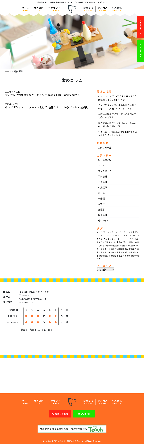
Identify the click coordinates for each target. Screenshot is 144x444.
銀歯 (133, 255)
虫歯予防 (107, 255)
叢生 (131, 242)
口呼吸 (99, 245)
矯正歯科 (102, 215)
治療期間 (110, 252)
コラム (101, 165)
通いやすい (103, 220)
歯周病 (127, 249)
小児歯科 (102, 182)
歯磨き (134, 249)
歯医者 (101, 209)
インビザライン (103, 232)
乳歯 (98, 242)
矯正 (122, 252)
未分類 (101, 198)
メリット (113, 238)
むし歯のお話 (105, 160)
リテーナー (122, 238)
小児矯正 (102, 187)
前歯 (121, 242)
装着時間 (122, 255)
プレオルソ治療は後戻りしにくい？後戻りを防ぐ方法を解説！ (42, 95)
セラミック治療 (128, 232)
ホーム (26, 9)
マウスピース (105, 171)
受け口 (126, 242)
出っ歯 (115, 242)
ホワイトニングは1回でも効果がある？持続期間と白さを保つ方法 (117, 97)
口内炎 (136, 242)
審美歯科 (116, 245)
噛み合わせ (107, 245)
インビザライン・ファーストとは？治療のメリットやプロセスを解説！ (47, 107)
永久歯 (103, 252)
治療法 (117, 252)
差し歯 (101, 193)
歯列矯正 (120, 249)
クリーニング (115, 232)
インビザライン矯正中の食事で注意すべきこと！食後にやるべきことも (117, 106)
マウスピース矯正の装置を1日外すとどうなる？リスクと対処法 (117, 133)
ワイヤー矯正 (133, 238)
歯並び (101, 204)
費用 (128, 255)
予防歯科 (102, 176)
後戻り (103, 249)
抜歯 (109, 249)
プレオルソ (107, 235)
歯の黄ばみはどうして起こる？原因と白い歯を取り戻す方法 (117, 124)
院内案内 (39, 9)
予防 (102, 242)
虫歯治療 (114, 255)
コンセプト (54, 9)
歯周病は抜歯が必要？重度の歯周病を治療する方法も (117, 115)
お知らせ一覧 (105, 147)
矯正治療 (128, 252)
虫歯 (101, 255)
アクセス (102, 9)
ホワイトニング (118, 235)
